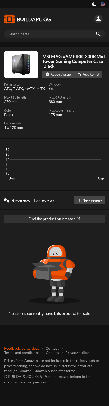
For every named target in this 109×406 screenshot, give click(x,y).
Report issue (58, 74)
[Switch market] (103, 4)
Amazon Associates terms (54, 371)
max (99, 151)
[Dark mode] (94, 4)
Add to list (88, 74)
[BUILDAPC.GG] (29, 19)
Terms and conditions (21, 352)
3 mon (52, 151)
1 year (84, 151)
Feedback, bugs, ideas (21, 348)
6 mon (68, 151)
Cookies (52, 352)
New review (89, 200)
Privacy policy (77, 352)
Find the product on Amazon (54, 218)
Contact (52, 348)
